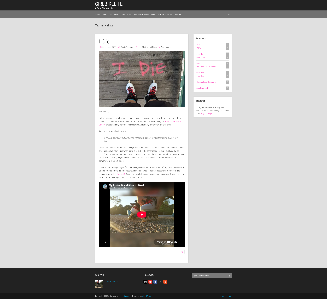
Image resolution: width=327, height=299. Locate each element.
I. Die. (104, 41)
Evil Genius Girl (119, 174)
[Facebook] (155, 282)
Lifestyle (126, 14)
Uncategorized (212, 88)
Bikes (105, 14)
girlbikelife (109, 4)
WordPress (146, 296)
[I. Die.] (142, 79)
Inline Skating (143, 47)
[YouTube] (150, 282)
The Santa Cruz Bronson (212, 67)
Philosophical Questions (144, 14)
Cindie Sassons (127, 47)
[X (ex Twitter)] (160, 282)
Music (212, 63)
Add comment (166, 47)
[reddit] (165, 282)
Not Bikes (114, 14)
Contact (178, 14)
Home (98, 14)
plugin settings (207, 114)
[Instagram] (145, 282)
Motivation (212, 57)
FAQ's (212, 48)
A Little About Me (165, 14)
